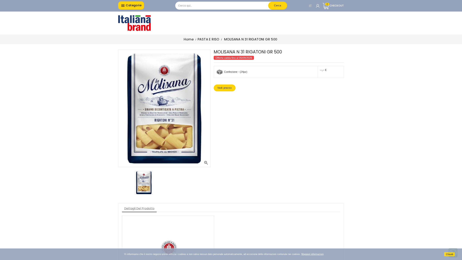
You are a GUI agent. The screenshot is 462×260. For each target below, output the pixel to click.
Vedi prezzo (224, 87)
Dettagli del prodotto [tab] (139, 208)
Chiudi (449, 254)
